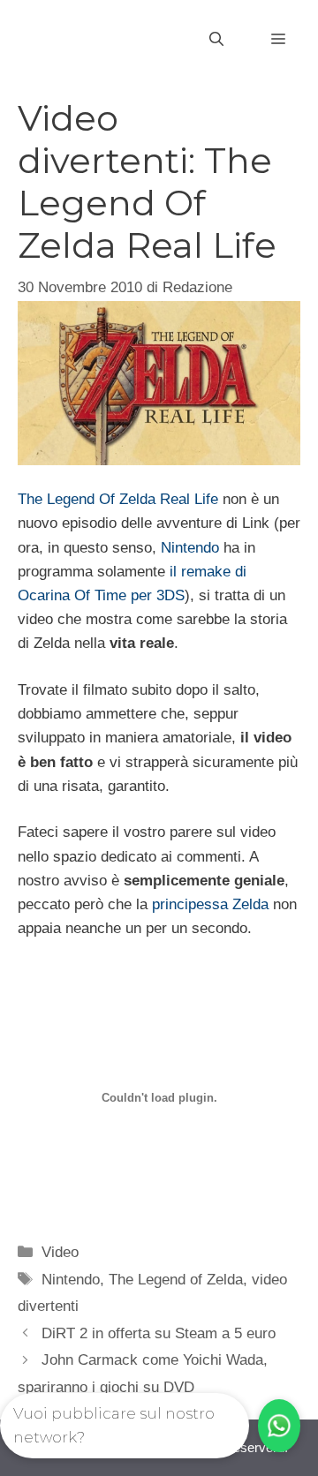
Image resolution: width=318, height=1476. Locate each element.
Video (60, 1252)
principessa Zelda (210, 904)
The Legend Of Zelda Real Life (118, 499)
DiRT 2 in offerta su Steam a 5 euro (159, 1333)
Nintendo (190, 547)
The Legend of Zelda (176, 1279)
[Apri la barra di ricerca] (216, 40)
